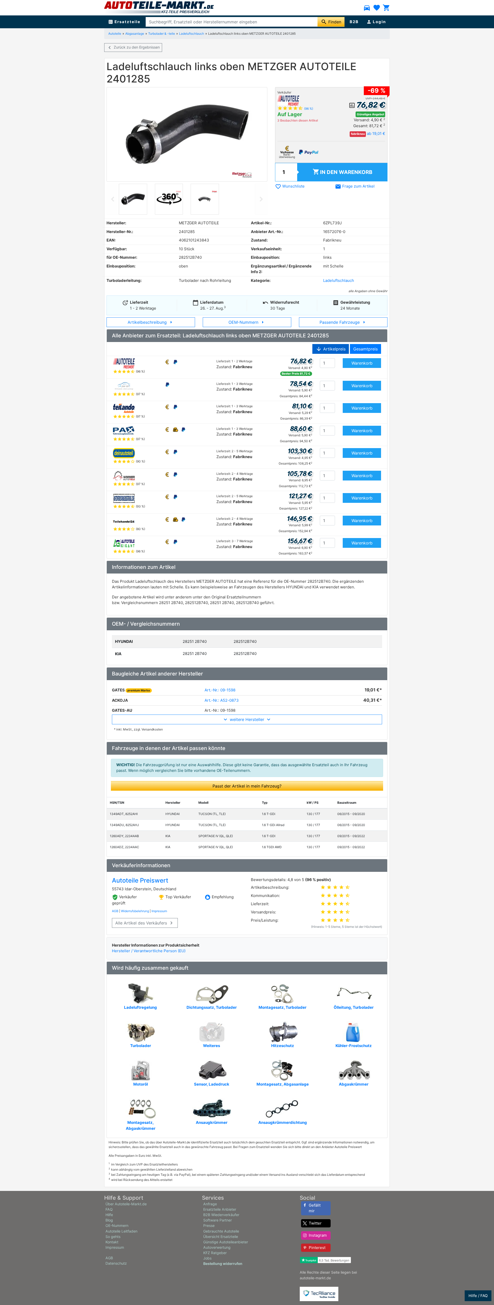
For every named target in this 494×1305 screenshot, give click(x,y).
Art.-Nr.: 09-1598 (220, 690)
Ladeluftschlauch (191, 33)
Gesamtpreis (365, 348)
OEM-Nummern (247, 322)
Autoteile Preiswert (140, 880)
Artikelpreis (331, 349)
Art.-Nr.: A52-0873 (222, 700)
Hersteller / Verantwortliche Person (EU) (149, 950)
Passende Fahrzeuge (343, 322)
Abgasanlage (134, 33)
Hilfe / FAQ (478, 1295)
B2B (354, 21)
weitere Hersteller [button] (247, 719)
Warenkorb (342, 171)
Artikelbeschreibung (151, 322)
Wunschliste (290, 186)
